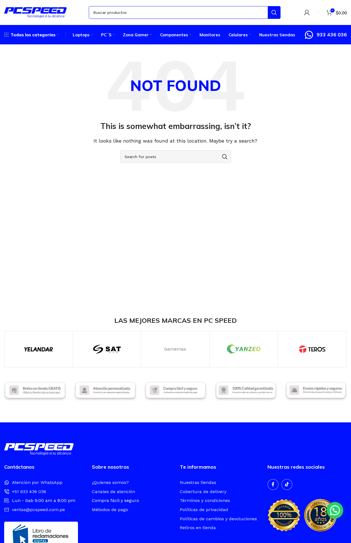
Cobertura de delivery (203, 491)
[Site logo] (35, 12)
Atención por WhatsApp (37, 482)
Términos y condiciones (205, 500)
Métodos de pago (110, 509)
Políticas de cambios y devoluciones (218, 518)
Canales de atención (113, 491)
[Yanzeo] (244, 349)
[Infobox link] (325, 35)
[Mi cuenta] (306, 12)
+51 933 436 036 (29, 491)
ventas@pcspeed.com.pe (38, 509)
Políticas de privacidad (204, 509)
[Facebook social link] (273, 484)
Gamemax (175, 349)
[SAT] (107, 349)
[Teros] (312, 349)
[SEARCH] (274, 12)
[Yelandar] (38, 349)
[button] (335, 510)
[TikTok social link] (286, 484)
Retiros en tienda (198, 527)
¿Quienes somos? (110, 482)
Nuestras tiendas (198, 482)
